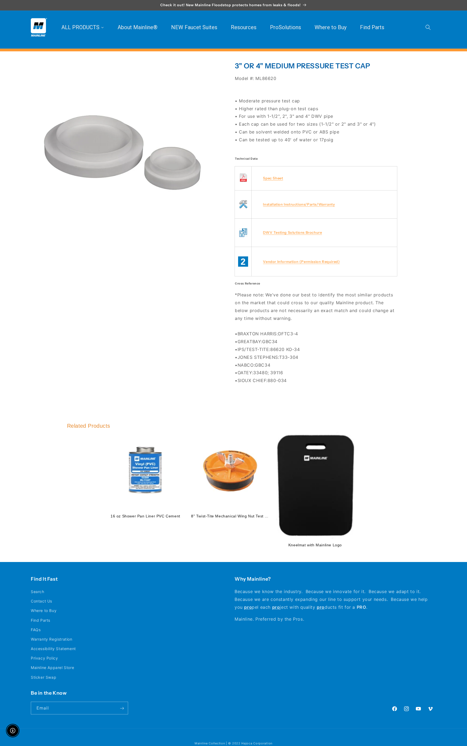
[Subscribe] (122, 708)
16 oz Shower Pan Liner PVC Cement (145, 516)
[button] (428, 27)
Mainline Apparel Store (52, 667)
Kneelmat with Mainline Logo (315, 545)
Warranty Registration (51, 639)
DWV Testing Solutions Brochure (292, 232)
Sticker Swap (43, 677)
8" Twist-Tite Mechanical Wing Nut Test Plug (232, 516)
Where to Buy (43, 610)
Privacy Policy (44, 658)
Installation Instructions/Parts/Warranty (299, 204)
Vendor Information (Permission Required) (301, 261)
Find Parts (40, 620)
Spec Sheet (273, 178)
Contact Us (41, 601)
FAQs (36, 629)
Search (37, 591)
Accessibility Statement (53, 648)
